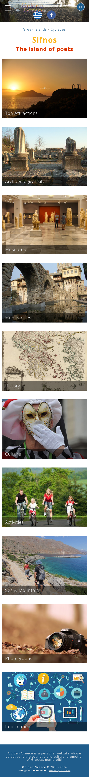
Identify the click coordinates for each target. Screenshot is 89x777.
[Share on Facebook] (51, 14)
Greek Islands (35, 29)
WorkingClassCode (59, 770)
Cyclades (58, 29)
